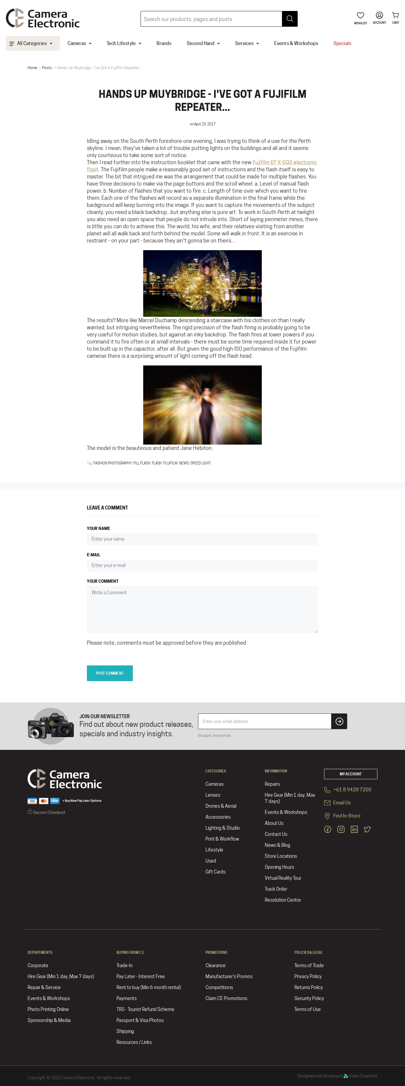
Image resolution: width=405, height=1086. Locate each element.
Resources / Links (134, 1042)
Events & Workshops (286, 812)
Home (32, 67)
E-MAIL (93, 554)
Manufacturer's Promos (229, 976)
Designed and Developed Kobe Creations (337, 1076)
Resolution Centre (283, 900)
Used (210, 861)
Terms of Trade (309, 965)
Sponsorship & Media (49, 1020)
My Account (351, 774)
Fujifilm (170, 463)
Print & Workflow (222, 839)
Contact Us (276, 834)
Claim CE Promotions (226, 998)
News (184, 463)
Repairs (272, 784)
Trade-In (125, 965)
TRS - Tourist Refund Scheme (145, 1009)
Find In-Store (346, 816)
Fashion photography (112, 463)
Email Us (341, 803)
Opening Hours (279, 867)
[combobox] (219, 19)
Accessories (218, 817)
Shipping (125, 1031)
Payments (127, 998)
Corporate (38, 965)
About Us (274, 823)
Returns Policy (308, 987)
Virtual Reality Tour (283, 878)
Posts (47, 67)
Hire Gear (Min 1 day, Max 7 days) (290, 798)
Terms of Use (307, 1009)
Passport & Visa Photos (140, 1020)
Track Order (276, 889)
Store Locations (281, 856)
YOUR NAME (98, 528)
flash (157, 463)
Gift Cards (215, 872)
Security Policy (309, 998)
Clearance (215, 965)
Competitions (219, 987)
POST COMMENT (110, 673)
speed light (200, 463)
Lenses (212, 795)
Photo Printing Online (48, 1009)
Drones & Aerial (220, 806)
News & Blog (277, 845)
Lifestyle (214, 850)
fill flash (141, 463)
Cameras (214, 784)
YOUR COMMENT (103, 581)
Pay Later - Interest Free (141, 976)
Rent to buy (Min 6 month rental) (149, 987)
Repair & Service (44, 987)
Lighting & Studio (222, 828)
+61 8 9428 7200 (351, 790)
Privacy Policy (308, 976)
